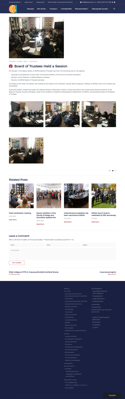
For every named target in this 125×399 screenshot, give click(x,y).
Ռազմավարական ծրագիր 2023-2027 (76, 301)
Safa (20, 61)
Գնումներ (67, 322)
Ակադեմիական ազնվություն (73, 339)
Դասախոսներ (96, 307)
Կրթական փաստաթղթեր (72, 360)
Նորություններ (68, 363)
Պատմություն (69, 298)
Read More (12, 220)
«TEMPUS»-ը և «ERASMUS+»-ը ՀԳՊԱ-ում (76, 385)
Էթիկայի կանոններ (71, 325)
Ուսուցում (66, 333)
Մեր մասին (67, 291)
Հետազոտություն (69, 366)
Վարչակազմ (68, 312)
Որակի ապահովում (71, 314)
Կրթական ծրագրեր (71, 336)
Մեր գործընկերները (71, 382)
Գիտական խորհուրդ (71, 306)
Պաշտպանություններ (71, 349)
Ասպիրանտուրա (97, 301)
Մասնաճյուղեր (69, 317)
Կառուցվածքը (69, 309)
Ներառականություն (71, 341)
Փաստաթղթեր (69, 328)
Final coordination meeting (20, 213)
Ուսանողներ (95, 304)
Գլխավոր (66, 288)
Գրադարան (96, 322)
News (25, 61)
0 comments (33, 61)
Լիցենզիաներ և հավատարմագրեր (75, 330)
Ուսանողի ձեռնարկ (71, 357)
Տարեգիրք (68, 368)
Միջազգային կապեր (70, 379)
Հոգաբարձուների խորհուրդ (73, 304)
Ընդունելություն (96, 288)
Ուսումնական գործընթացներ (74, 347)
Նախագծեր (96, 325)
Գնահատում (68, 344)
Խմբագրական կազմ (72, 371)
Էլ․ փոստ (95, 327)
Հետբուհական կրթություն (72, 355)
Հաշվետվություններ (71, 320)
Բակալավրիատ (97, 296)
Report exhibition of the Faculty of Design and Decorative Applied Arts (46, 215)
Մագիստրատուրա (98, 298)
